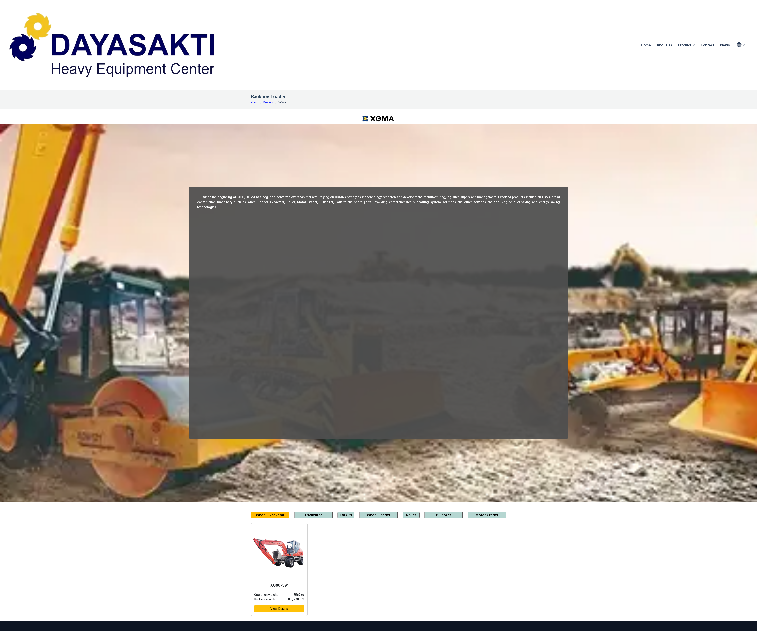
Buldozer (443, 515)
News (725, 45)
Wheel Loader (378, 515)
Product (268, 102)
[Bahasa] (739, 45)
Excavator (313, 515)
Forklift (346, 515)
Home (646, 45)
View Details (279, 608)
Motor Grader (486, 515)
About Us (664, 45)
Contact (707, 45)
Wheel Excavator (270, 515)
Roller (411, 515)
